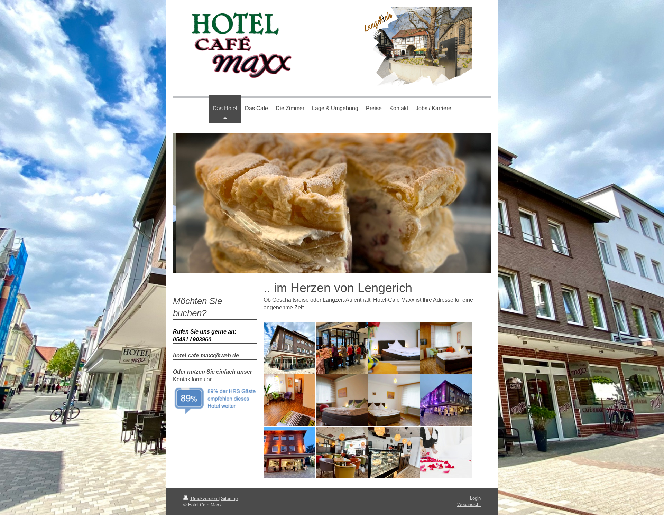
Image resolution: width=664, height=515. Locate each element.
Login (475, 498)
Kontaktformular (192, 379)
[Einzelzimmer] (289, 400)
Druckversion (204, 498)
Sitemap (229, 498)
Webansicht (469, 504)
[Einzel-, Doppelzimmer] (394, 348)
